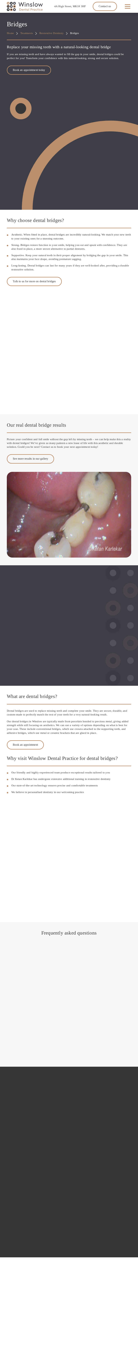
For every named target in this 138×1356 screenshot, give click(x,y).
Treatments (26, 33)
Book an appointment (25, 744)
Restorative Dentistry (51, 33)
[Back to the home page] (25, 6)
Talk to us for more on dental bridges (34, 281)
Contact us (105, 6)
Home (10, 33)
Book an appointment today (29, 69)
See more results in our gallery (30, 458)
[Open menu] (127, 6)
